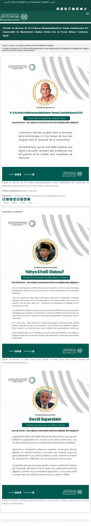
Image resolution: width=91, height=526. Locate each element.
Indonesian (36, 2)
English (22, 2)
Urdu (30, 203)
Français (14, 2)
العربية (6, 2)
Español (45, 2)
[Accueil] (14, 17)
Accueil (4, 45)
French (22, 203)
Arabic (6, 203)
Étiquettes (6, 196)
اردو (28, 2)
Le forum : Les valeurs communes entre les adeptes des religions (39, 196)
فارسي (52, 2)
